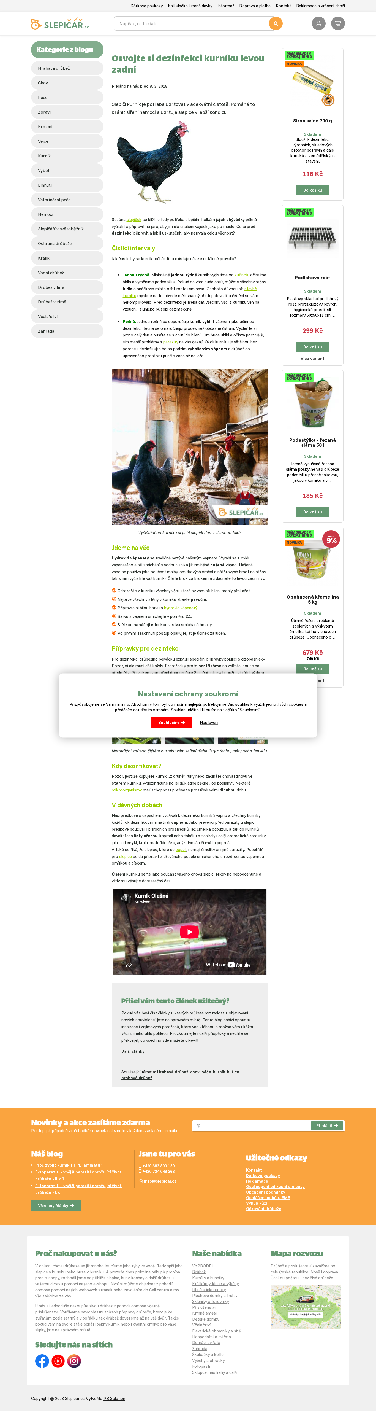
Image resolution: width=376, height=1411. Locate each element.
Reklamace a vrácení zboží (320, 5)
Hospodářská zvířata (211, 1336)
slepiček (134, 219)
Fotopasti (201, 1366)
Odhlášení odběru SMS (268, 1197)
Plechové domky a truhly (214, 1295)
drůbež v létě (51, 287)
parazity (170, 341)
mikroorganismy (127, 790)
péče (42, 97)
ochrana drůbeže (55, 243)
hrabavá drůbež (136, 1077)
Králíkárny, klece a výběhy (215, 1283)
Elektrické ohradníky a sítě (216, 1331)
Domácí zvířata (206, 1342)
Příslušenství (204, 1307)
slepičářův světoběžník (61, 228)
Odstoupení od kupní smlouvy (275, 1186)
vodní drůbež (51, 272)
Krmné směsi (204, 1313)
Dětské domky (205, 1319)
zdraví (44, 112)
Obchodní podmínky (265, 1192)
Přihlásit (324, 1125)
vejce (43, 141)
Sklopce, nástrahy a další (214, 1372)
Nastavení (209, 722)
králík (44, 258)
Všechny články (53, 1205)
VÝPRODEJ (202, 1266)
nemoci (45, 214)
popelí (181, 849)
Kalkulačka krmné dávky (190, 5)
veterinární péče (54, 199)
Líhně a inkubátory (209, 1289)
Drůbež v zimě (52, 302)
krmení (45, 126)
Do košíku (312, 190)
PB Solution (114, 1398)
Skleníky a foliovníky (210, 1301)
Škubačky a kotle (208, 1354)
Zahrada (46, 331)
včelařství (48, 316)
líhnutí (45, 185)
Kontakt (283, 5)
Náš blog (47, 1155)
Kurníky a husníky (208, 1277)
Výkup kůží (256, 1203)
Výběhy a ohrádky (208, 1360)
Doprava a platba (255, 5)
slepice (125, 856)
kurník (44, 155)
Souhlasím (168, 722)
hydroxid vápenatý (180, 607)
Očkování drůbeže (263, 1208)
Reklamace (257, 1181)
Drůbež (199, 1271)
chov (43, 82)
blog (144, 86)
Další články (133, 1051)
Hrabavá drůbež (54, 68)
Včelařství (201, 1324)
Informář (225, 5)
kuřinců (241, 275)
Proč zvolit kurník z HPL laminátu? (68, 1165)
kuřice (233, 1072)
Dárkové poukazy (146, 5)
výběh (44, 170)
